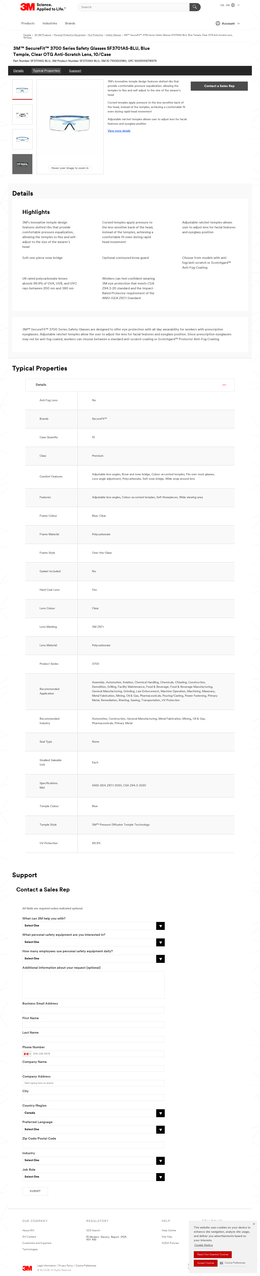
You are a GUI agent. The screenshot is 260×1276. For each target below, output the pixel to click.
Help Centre (169, 1230)
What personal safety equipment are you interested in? (63, 935)
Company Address (36, 1076)
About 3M (28, 1230)
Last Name (30, 1032)
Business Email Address (40, 1003)
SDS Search (93, 1230)
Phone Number (33, 1047)
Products (28, 23)
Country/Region (34, 1105)
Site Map (167, 1237)
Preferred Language (37, 1122)
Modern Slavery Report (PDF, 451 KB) (106, 1238)
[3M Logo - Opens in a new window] (43, 7)
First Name (30, 1018)
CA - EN (225, 5)
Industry (28, 1153)
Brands (70, 23)
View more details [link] (119, 131)
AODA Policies (170, 1243)
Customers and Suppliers (36, 1243)
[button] (232, 1263)
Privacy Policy (65, 1266)
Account (228, 23)
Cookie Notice (203, 1245)
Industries (50, 23)
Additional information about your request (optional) (61, 968)
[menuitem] (18, 70)
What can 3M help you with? (43, 918)
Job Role (28, 1169)
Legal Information (46, 1266)
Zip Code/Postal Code (39, 1138)
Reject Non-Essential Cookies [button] (212, 1254)
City (25, 1091)
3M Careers (29, 1237)
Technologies (30, 1249)
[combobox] (27, 1054)
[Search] (195, 7)
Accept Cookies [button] (205, 1263)
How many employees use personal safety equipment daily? (67, 951)
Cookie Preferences (86, 1266)
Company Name (34, 1062)
